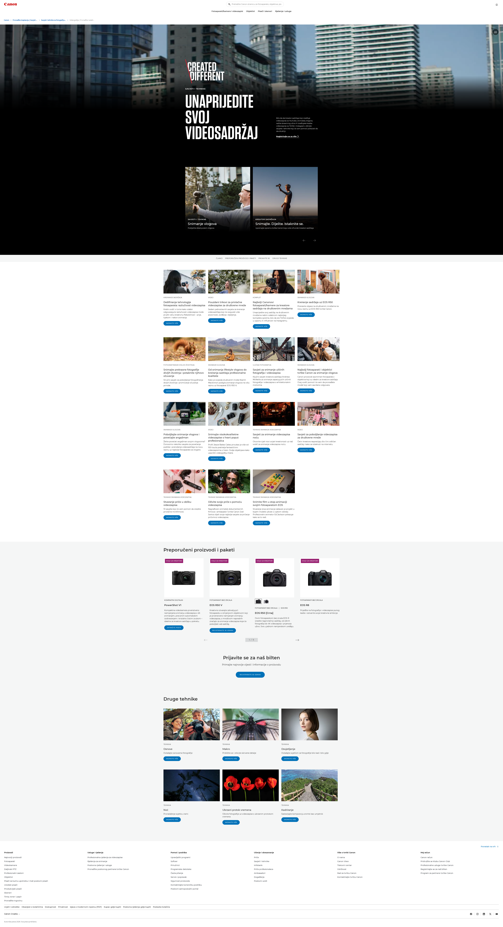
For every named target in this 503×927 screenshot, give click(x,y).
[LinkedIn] (484, 914)
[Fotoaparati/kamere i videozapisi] (244, 11)
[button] (205, 640)
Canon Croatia (11, 914)
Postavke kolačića (161, 907)
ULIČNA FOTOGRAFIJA (262, 365)
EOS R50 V (216, 605)
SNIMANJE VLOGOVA (305, 297)
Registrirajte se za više (287, 136)
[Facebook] (471, 914)
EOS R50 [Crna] (264, 613)
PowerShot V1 (172, 605)
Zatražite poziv (174, 628)
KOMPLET (257, 297)
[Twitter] (490, 914)
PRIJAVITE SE (264, 258)
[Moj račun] (497, 5)
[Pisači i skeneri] (273, 11)
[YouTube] (497, 914)
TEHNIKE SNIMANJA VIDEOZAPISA (267, 430)
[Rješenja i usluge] (292, 11)
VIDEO (210, 297)
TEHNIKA (167, 744)
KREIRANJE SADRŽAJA (172, 297)
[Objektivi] (256, 11)
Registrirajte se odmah (222, 630)
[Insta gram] (477, 914)
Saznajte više (172, 323)
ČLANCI (219, 258)
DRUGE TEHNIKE (279, 258)
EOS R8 (304, 605)
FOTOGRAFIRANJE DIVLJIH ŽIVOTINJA (179, 365)
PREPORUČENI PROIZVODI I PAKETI (240, 258)
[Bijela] (266, 601)
